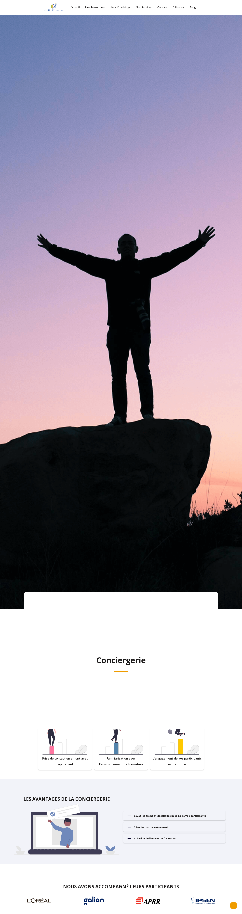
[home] (53, 7)
